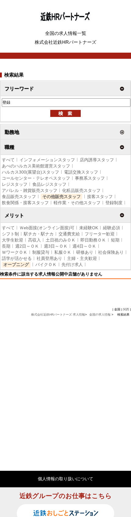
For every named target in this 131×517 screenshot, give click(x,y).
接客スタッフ (100, 196)
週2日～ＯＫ (27, 246)
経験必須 (111, 227)
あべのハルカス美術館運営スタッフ (36, 165)
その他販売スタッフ (61, 196)
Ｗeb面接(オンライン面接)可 (46, 227)
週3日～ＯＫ (56, 246)
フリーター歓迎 (100, 233)
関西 (126, 309)
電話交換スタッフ (81, 172)
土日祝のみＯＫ (61, 240)
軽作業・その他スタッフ (77, 202)
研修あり (84, 252)
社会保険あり (111, 252)
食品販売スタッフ (19, 196)
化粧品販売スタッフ (81, 190)
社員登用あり (49, 258)
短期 (115, 240)
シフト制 (10, 233)
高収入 (34, 240)
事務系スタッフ (90, 178)
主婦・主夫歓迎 (82, 258)
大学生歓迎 (12, 240)
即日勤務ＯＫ (93, 240)
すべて (8, 159)
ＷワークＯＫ (14, 252)
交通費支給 (69, 233)
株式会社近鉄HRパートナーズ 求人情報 (58, 314)
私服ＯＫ (62, 252)
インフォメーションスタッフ (47, 159)
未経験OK (88, 227)
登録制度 (113, 202)
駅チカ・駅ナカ (39, 233)
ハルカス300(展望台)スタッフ (30, 172)
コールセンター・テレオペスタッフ (36, 178)
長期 (6, 246)
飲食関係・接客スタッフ (25, 202)
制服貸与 (40, 252)
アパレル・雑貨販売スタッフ (29, 190)
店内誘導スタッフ (97, 159)
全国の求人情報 (100, 314)
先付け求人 (72, 264)
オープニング (16, 264)
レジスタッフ (14, 184)
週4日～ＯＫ (84, 246)
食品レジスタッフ (49, 184)
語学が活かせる (17, 258)
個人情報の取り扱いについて (65, 478)
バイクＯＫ (46, 264)
